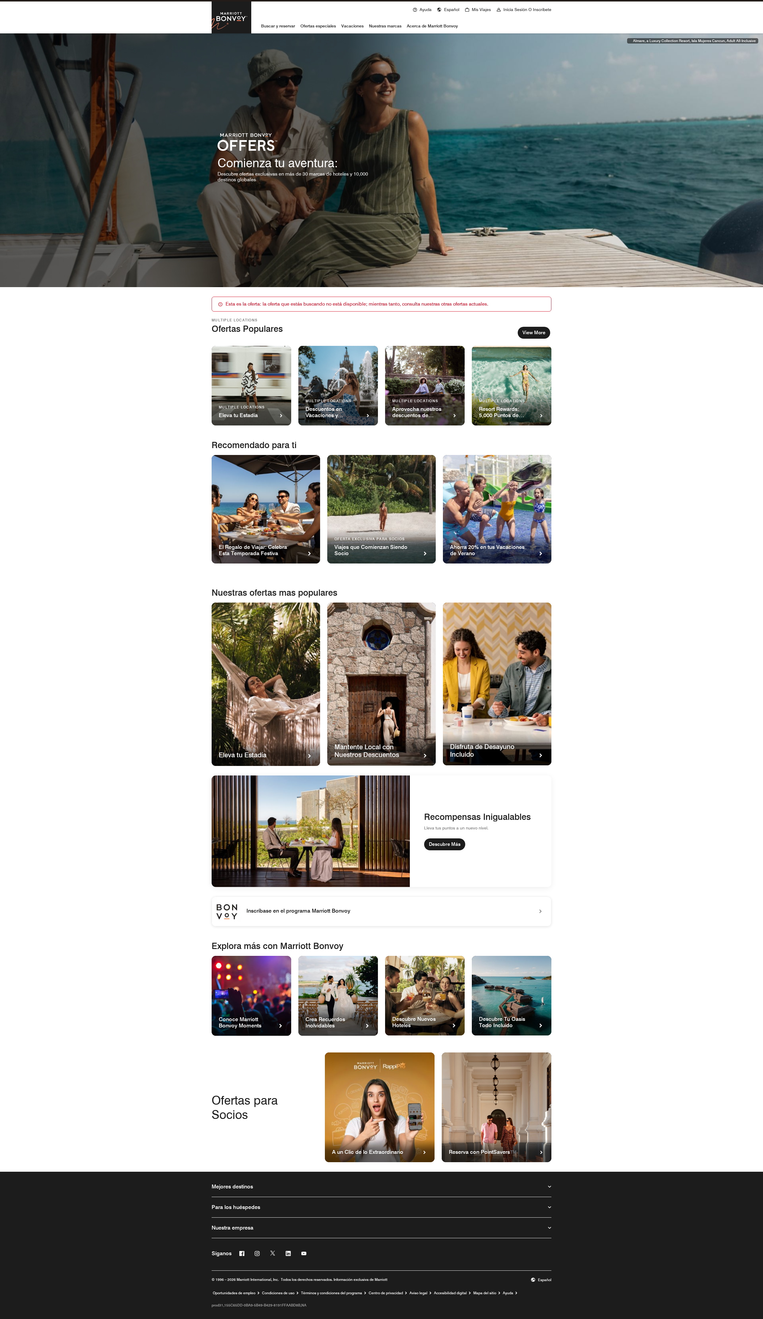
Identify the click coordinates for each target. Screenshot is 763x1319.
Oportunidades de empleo (234, 1293)
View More (533, 332)
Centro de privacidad (386, 1293)
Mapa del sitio (484, 1293)
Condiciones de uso (278, 1293)
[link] (381, 911)
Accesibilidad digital (450, 1293)
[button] (448, 9)
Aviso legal (418, 1293)
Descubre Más (444, 844)
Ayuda (508, 1293)
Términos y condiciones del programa (331, 1293)
